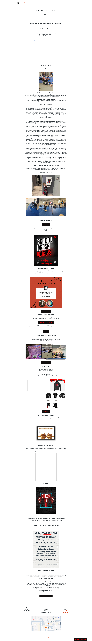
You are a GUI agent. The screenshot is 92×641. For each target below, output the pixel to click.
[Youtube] (43, 638)
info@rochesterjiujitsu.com (65, 610)
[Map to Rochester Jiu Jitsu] (46, 623)
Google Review (46, 311)
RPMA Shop (46, 411)
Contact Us (65, 612)
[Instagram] (49, 638)
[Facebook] (46, 638)
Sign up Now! (46, 224)
